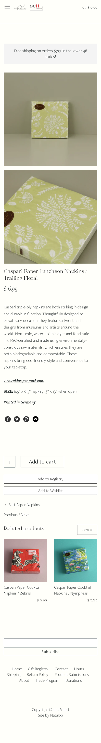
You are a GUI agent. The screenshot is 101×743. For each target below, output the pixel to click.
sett (66, 709)
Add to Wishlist (50, 490)
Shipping (14, 674)
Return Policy (37, 674)
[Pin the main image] (26, 418)
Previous (11, 514)
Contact (61, 668)
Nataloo (56, 715)
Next (25, 514)
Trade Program (47, 680)
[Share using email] (35, 418)
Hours (79, 668)
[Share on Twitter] (17, 418)
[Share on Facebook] (8, 418)
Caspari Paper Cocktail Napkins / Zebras (22, 590)
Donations (73, 680)
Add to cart (42, 461)
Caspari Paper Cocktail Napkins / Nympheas (72, 590)
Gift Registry (38, 668)
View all (87, 529)
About (24, 680)
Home (17, 668)
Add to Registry (50, 479)
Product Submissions (72, 674)
